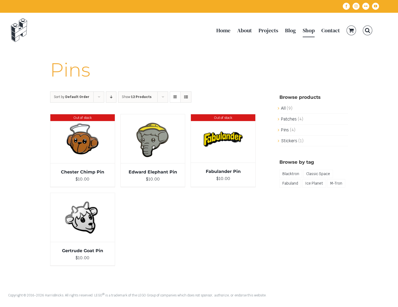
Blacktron (290, 173)
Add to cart (141, 140)
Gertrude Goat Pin (82, 250)
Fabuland (290, 183)
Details (82, 140)
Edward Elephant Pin (153, 172)
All (283, 108)
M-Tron (336, 183)
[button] (367, 30)
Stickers (289, 140)
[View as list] (186, 97)
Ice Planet (314, 183)
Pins (285, 129)
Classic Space (318, 173)
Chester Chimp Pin (82, 172)
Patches (289, 119)
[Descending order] (111, 97)
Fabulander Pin (223, 171)
